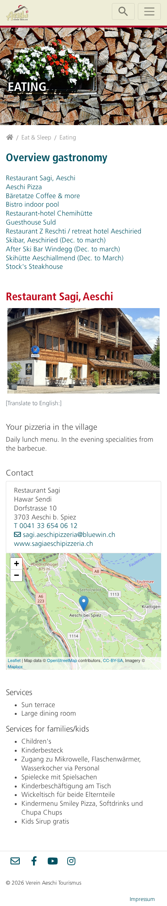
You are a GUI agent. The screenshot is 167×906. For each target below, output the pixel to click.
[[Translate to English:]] (83, 351)
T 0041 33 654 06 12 (46, 526)
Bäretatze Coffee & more (43, 196)
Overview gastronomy (56, 157)
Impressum (142, 899)
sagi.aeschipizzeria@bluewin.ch (69, 534)
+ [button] (16, 563)
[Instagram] (71, 860)
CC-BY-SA (113, 660)
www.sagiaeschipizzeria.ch (53, 543)
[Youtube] (52, 860)
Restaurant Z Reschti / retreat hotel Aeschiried (73, 231)
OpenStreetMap (62, 660)
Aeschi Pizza (24, 187)
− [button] (16, 575)
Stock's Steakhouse (34, 266)
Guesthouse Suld (31, 222)
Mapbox (15, 666)
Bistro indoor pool (32, 204)
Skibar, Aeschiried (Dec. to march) (56, 240)
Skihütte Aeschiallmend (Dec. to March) (65, 258)
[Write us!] (15, 860)
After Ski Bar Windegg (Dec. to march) (63, 249)
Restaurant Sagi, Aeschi (40, 178)
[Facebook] (33, 860)
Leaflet (14, 660)
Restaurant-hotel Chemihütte (49, 213)
